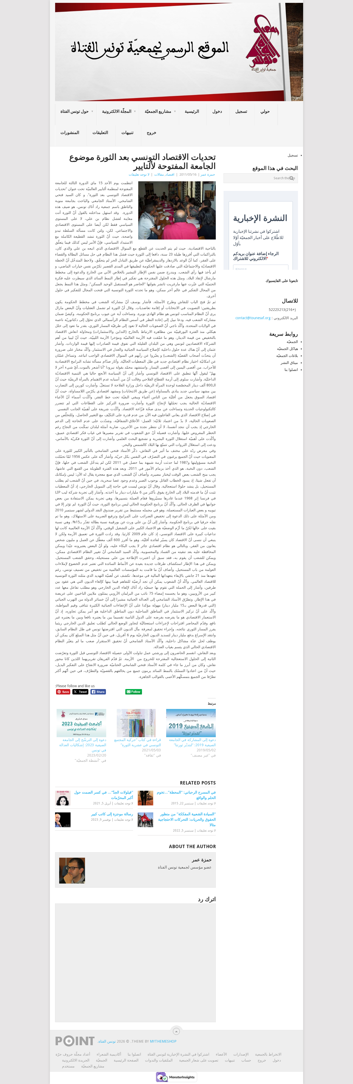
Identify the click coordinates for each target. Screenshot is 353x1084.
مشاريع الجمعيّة (158, 111)
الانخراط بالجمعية (268, 1054)
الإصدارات (241, 1054)
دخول (217, 111)
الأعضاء (221, 1054)
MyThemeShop (163, 1041)
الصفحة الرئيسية (126, 1060)
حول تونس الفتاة (74, 111)
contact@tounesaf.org (253, 318)
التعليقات (100, 132)
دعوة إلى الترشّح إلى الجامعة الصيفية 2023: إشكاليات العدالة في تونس (82, 745)
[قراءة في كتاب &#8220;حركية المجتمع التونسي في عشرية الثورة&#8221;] (136, 723)
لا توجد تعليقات (139, 174)
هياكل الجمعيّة (287, 349)
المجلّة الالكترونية (116, 111)
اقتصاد (169, 174)
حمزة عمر (208, 174)
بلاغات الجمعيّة (287, 356)
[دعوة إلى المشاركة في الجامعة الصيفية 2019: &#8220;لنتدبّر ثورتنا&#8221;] (191, 723)
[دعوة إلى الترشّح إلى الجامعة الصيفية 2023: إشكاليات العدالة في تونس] (81, 723)
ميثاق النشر (289, 363)
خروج (151, 132)
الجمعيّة (292, 342)
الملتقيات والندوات (159, 1060)
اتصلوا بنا (291, 370)
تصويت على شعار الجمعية (198, 1060)
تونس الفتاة (107, 1041)
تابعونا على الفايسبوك (282, 281)
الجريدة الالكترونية (75, 1060)
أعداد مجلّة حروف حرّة (73, 1054)
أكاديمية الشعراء (109, 1054)
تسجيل (241, 111)
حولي (265, 111)
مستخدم (68, 1066)
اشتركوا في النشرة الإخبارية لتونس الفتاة (178, 1054)
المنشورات (69, 132)
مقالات (159, 174)
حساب (246, 1060)
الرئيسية (192, 111)
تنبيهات (127, 132)
